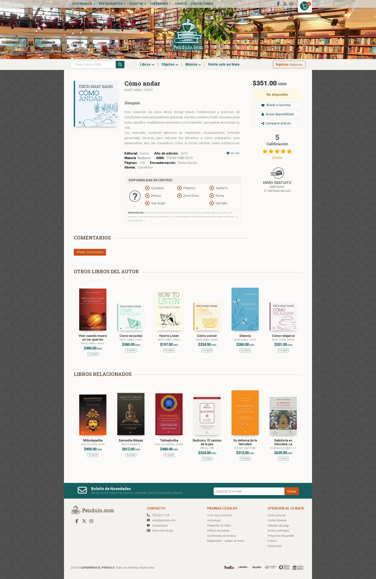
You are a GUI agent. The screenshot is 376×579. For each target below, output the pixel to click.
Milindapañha (93, 440)
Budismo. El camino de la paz (207, 442)
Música (191, 64)
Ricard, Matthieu (245, 448)
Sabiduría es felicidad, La (283, 442)
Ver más (235, 153)
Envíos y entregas (278, 530)
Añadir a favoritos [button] (278, 105)
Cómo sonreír (207, 336)
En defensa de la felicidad (245, 442)
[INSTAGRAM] (291, 4)
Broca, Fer (207, 448)
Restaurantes (111, 3)
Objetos (168, 64)
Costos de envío (277, 520)
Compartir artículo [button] (278, 123)
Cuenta (272, 540)
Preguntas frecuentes (281, 535)
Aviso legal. (214, 520)
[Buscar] (120, 64)
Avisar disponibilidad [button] (279, 114)
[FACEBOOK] (278, 4)
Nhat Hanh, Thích (207, 339)
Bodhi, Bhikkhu (131, 444)
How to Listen (169, 336)
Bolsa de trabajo (163, 530)
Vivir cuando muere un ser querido (93, 337)
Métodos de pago (278, 525)
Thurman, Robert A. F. (283, 448)
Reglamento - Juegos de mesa (225, 540)
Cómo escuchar (131, 336)
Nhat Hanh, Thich (138, 90)
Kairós (144, 153)
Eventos (136, 3)
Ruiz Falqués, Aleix (93, 444)
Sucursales (82, 3)
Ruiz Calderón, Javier (169, 444)
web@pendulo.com (164, 520)
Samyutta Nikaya (131, 440)
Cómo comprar (277, 515)
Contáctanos (202, 3)
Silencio (245, 336)
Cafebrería (159, 3)
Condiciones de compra (221, 535)
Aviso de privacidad (219, 515)
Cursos (181, 3)
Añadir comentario (89, 252)
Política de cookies (218, 530)
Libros (145, 64)
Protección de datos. (219, 525)
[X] (285, 4)
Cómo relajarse (283, 336)
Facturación (275, 546)
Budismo (144, 158)
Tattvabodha (169, 440)
